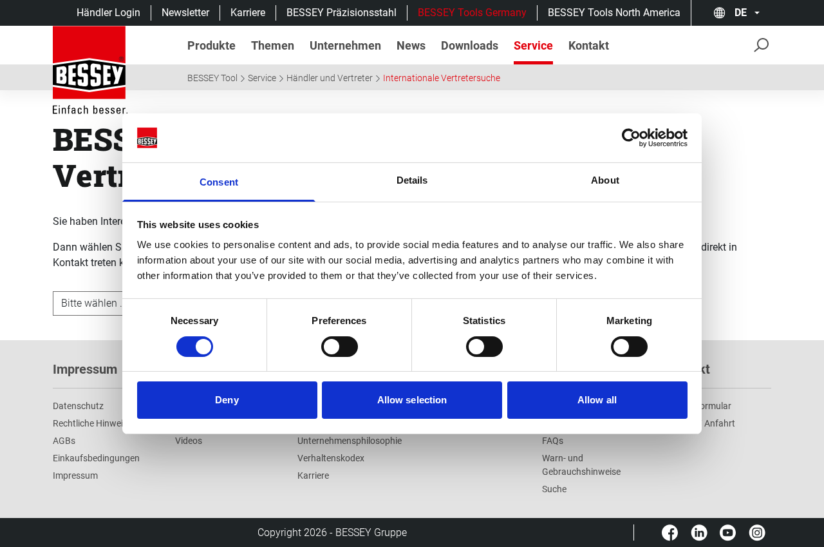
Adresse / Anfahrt (699, 423)
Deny (226, 399)
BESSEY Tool (212, 78)
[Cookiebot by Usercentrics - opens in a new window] (631, 138)
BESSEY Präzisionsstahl (341, 12)
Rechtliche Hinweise (92, 423)
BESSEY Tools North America (614, 12)
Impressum (75, 475)
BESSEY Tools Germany (472, 12)
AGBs (64, 441)
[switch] (339, 346)
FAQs (552, 441)
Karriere (247, 12)
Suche (554, 489)
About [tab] (605, 180)
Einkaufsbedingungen (96, 458)
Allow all (597, 399)
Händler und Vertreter (329, 78)
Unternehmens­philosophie (349, 441)
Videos (188, 441)
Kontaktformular (697, 406)
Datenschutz (78, 406)
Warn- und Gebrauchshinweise (581, 465)
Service (262, 78)
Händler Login (108, 12)
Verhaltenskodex (330, 458)
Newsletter (185, 12)
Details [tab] (412, 180)
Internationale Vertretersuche (441, 78)
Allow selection (412, 399)
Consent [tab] (219, 182)
